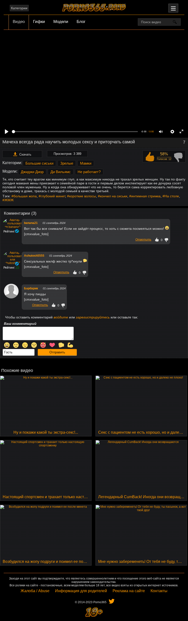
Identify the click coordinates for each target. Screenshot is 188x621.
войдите (61, 317)
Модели (60, 21)
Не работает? (89, 172)
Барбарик (31, 288)
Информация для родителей (81, 591)
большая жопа (25, 196)
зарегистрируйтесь (93, 317)
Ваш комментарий (20, 324)
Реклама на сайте (129, 591)
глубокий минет (53, 196)
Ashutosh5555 (34, 255)
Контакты (159, 591)
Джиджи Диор (32, 172)
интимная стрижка (146, 196)
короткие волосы (82, 196)
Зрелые (66, 163)
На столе (171, 196)
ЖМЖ (9, 200)
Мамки (85, 163)
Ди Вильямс (60, 172)
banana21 (31, 223)
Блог (81, 21)
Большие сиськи (39, 163)
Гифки (39, 21)
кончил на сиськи (113, 196)
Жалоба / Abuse (35, 591)
